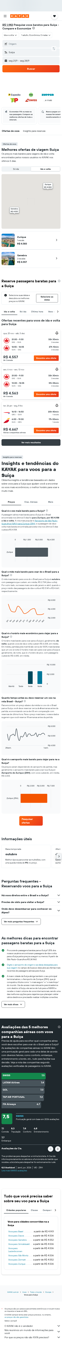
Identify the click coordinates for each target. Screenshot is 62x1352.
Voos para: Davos (16, 1235)
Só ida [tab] (23, 311)
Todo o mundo (36, 1292)
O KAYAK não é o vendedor (19, 1325)
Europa (48, 1292)
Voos (24, 1292)
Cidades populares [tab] (16, 1210)
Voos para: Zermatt (17, 1259)
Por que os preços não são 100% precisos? (27, 1337)
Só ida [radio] (16, 169)
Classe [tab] (34, 1210)
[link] (31, 821)
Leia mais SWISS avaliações (14, 1170)
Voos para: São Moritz (18, 1255)
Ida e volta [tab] (9, 311)
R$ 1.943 (7, 25)
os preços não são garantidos (16, 1317)
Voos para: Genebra (17, 1240)
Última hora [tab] (37, 311)
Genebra (22, 255)
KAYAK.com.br (13, 1292)
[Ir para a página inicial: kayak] (19, 16)
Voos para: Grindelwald (18, 1244)
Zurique (21, 236)
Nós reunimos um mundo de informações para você (29, 1332)
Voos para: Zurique (16, 1264)
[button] (5, 16)
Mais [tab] (50, 502)
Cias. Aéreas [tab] (31, 502)
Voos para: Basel (15, 1231)
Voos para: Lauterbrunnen (15, 1250)
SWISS (19, 1115)
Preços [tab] (11, 502)
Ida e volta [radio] (45, 169)
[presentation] (33, 28)
